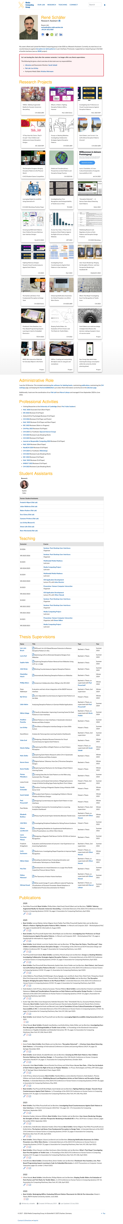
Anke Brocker (59, 582)
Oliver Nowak (59, 595)
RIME (40, 51)
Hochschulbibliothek (47, 388)
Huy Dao (23, 868)
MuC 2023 (26, 460)
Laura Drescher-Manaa (23, 837)
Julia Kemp (23, 669)
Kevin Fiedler (24, 769)
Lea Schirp (34, 68)
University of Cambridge (48, 406)
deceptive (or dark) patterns (45, 49)
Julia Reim (23, 823)
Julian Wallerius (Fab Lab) (28, 506)
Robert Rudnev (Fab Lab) (28, 510)
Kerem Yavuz (24, 762)
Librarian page (91, 388)
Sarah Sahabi (52, 65)
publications (85, 385)
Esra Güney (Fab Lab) (27, 514)
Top (104, 1213)
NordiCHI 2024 (28, 447)
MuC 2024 (26, 444)
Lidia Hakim (24, 704)
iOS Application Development (54, 580)
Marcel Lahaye (65, 392)
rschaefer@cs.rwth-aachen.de (52, 27)
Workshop (43, 451)
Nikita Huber (24, 861)
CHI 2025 (26, 432)
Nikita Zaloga (24, 713)
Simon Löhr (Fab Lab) (27, 526)
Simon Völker (58, 620)
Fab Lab (27, 68)
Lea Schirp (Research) (27, 522)
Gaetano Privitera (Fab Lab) (29, 518)
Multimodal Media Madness (53, 561)
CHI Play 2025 (28, 428)
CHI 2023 (26, 466)
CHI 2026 (26, 419)
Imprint (35, 1220)
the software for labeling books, (62, 385)
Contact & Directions (25, 1220)
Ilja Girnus (23, 697)
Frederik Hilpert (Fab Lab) (28, 502)
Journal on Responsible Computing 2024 (36, 441)
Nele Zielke (24, 756)
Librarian (28, 65)
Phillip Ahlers (24, 683)
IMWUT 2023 (28, 463)
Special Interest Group (47, 432)
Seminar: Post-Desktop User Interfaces (57, 548)
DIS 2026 (26, 413)
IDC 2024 (26, 457)
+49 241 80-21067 (47, 29)
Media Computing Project (52, 567)
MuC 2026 (26, 409)
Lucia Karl (23, 656)
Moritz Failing (24, 748)
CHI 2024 (26, 451)
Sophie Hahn (24, 662)
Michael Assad (25, 885)
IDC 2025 (26, 425)
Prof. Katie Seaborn (68, 406)
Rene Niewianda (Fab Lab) (29, 530)
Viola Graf (23, 740)
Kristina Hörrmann (47, 71)
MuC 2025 (26, 422)
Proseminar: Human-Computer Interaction (58, 586)
